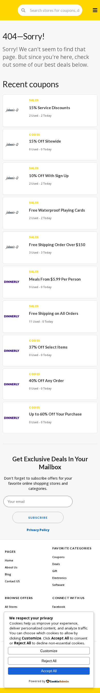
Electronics (59, 578)
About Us (11, 567)
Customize (48, 651)
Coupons (58, 557)
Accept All (49, 671)
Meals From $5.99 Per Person (55, 279)
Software (58, 585)
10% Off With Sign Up (49, 175)
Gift (54, 571)
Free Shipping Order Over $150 (57, 244)
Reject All (49, 661)
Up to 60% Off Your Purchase (55, 414)
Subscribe (38, 517)
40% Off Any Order (46, 380)
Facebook (58, 607)
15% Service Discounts (49, 107)
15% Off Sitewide (45, 141)
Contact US (12, 581)
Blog (8, 574)
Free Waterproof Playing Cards (57, 210)
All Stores (11, 607)
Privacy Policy (38, 530)
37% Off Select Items (48, 347)
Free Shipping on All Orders (53, 313)
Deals (56, 564)
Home (9, 560)
